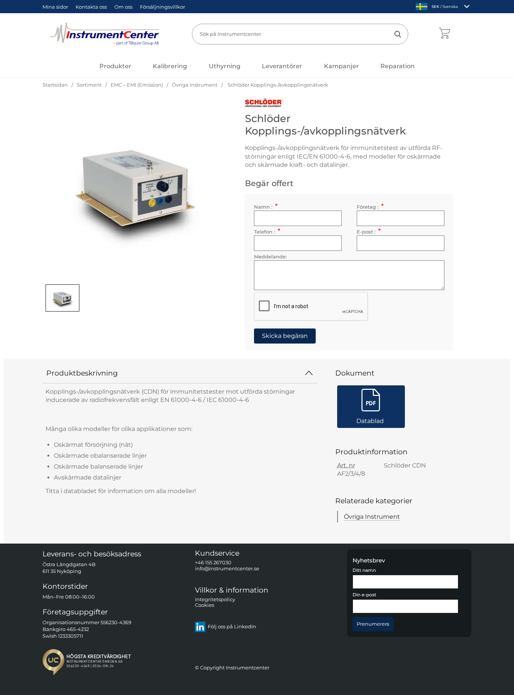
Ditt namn (364, 570)
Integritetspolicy (215, 599)
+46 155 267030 (213, 562)
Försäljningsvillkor (162, 7)
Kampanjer (341, 66)
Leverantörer (282, 66)
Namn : (265, 207)
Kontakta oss (91, 7)
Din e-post (364, 594)
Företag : (370, 207)
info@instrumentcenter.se (227, 568)
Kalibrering (170, 66)
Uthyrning (224, 66)
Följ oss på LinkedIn (232, 626)
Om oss (123, 7)
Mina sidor (55, 7)
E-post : (368, 232)
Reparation (397, 66)
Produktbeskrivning (82, 372)
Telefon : (267, 232)
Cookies (204, 605)
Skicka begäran (285, 335)
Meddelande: (270, 257)
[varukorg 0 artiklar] (444, 34)
